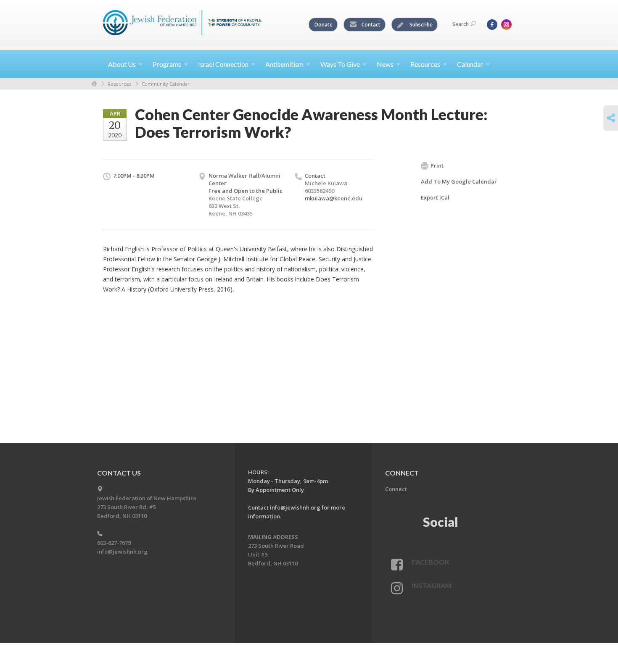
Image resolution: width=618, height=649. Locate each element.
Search (460, 24)
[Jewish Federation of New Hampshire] (183, 24)
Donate (323, 24)
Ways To (340, 64)
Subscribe (420, 24)
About (122, 64)
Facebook (430, 562)
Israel (223, 64)
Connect (396, 489)
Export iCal (435, 197)
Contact (370, 24)
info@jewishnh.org (122, 551)
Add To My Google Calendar (459, 181)
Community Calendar (166, 84)
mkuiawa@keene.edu (333, 198)
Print (437, 165)
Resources (119, 84)
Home (94, 84)
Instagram (432, 585)
